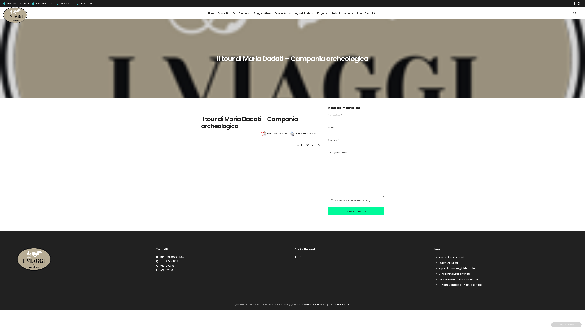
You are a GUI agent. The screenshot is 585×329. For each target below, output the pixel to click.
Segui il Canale (566, 324)
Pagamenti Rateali (448, 262)
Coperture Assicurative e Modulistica (458, 279)
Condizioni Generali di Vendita (454, 273)
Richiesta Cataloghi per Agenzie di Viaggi (460, 284)
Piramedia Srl (343, 304)
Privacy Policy (314, 304)
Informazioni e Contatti (451, 257)
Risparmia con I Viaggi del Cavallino (457, 268)
